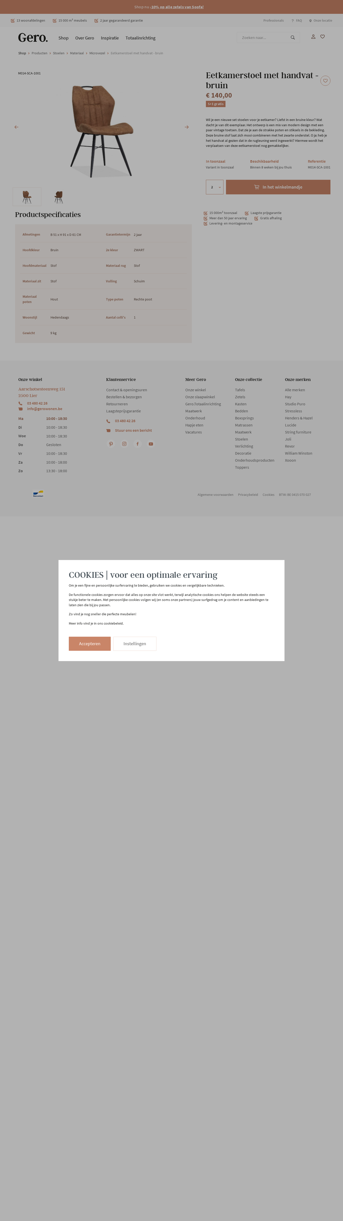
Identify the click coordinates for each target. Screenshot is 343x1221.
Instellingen (135, 643)
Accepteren (89, 643)
